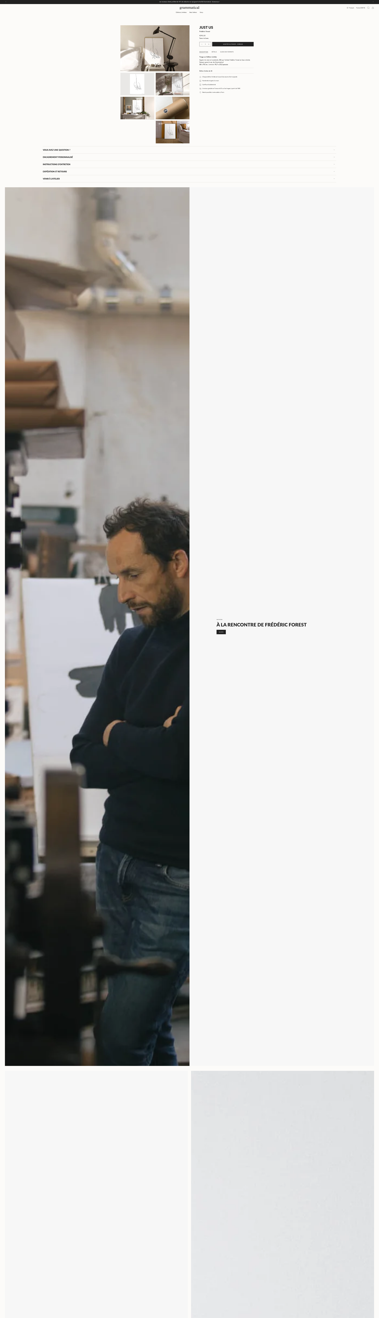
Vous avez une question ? (56, 150)
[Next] (373, 2)
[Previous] (6, 2)
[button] (181, 12)
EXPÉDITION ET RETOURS (55, 171)
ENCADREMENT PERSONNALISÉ (58, 157)
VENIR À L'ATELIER (51, 179)
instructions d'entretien (56, 164)
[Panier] (373, 7)
